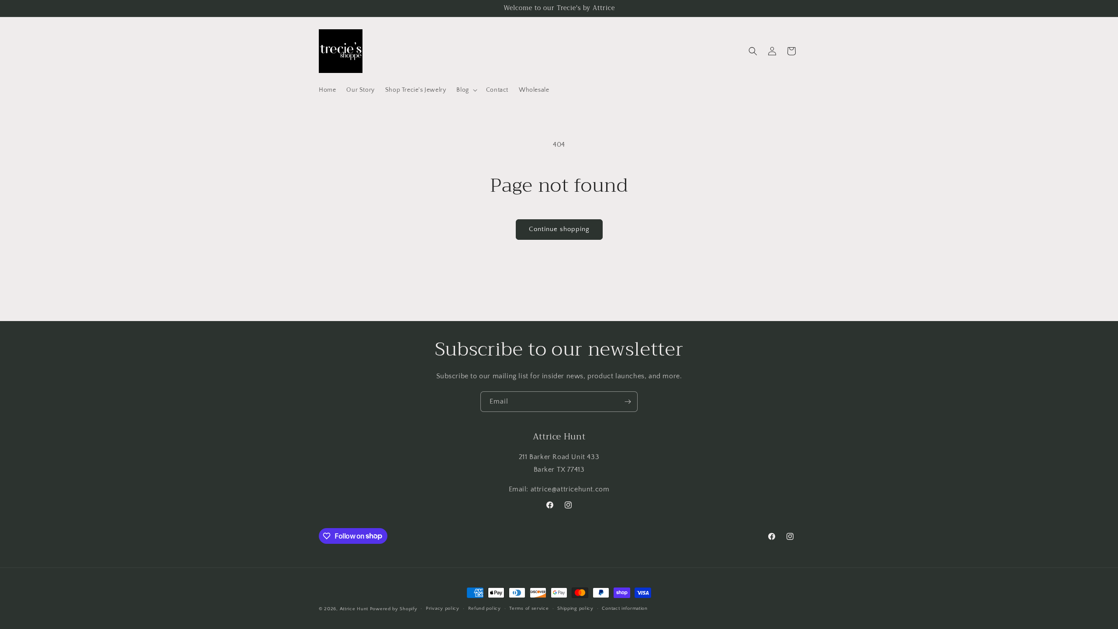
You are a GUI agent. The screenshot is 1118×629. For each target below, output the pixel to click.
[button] (465, 90)
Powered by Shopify (394, 609)
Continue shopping (559, 229)
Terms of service (529, 608)
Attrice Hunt (354, 609)
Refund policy (484, 608)
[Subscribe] (627, 401)
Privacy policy (442, 608)
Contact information (624, 608)
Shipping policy (575, 608)
